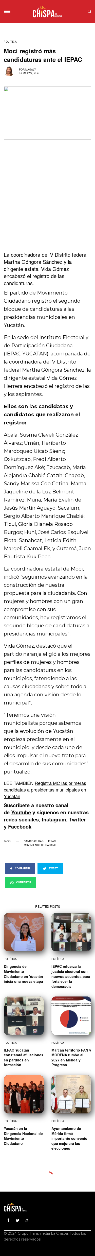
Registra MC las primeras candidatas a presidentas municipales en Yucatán (45, 789)
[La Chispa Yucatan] (47, 11)
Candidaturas (34, 841)
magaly (30, 69)
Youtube (21, 812)
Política (10, 41)
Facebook (19, 826)
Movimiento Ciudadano (40, 845)
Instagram (54, 819)
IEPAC (52, 841)
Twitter (77, 819)
